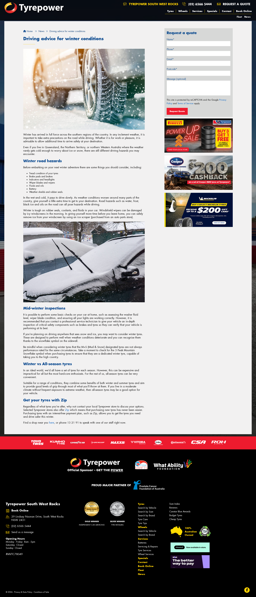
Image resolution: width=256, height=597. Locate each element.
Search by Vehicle (147, 507)
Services (197, 11)
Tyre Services (144, 550)
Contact (226, 11)
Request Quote (177, 111)
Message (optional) (176, 79)
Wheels (183, 11)
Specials (212, 11)
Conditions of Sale (41, 592)
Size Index (174, 503)
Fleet (239, 16)
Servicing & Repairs (148, 546)
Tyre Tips (142, 523)
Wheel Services (146, 554)
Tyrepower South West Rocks (153, 4)
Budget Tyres (175, 515)
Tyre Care (143, 519)
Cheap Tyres (175, 519)
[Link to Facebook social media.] (247, 590)
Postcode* (172, 69)
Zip (67, 410)
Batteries (142, 542)
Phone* (170, 49)
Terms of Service (185, 103)
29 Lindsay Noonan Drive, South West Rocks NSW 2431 (37, 518)
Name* (170, 39)
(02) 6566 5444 (200, 4)
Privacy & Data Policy (23, 592)
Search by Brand (146, 515)
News (247, 16)
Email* (170, 59)
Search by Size (145, 511)
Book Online (244, 11)
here (51, 422)
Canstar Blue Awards (179, 511)
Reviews (173, 507)
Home (29, 31)
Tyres (170, 11)
